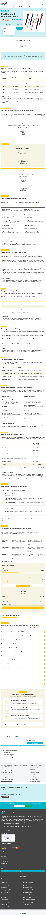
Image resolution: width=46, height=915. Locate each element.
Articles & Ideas (3, 856)
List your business (23, 871)
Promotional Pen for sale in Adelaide (8, 777)
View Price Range (20, 30)
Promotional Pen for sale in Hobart (7, 774)
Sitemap (2, 868)
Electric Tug (32, 776)
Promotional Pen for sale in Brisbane (8, 775)
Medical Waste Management (28, 887)
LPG (41, 476)
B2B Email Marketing (4, 861)
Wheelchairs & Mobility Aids (28, 906)
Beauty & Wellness (4, 887)
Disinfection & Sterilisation (5, 895)
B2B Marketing (3, 859)
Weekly (9, 585)
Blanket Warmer (32, 769)
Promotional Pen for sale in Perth (7, 772)
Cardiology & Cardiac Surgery (6, 889)
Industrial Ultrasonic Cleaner (35, 781)
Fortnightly (37, 585)
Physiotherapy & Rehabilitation (28, 895)
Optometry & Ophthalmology (28, 889)
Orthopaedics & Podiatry (27, 890)
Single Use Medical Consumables (29, 899)
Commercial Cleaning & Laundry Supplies (8, 890)
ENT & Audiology (3, 897)
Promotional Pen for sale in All (6, 781)
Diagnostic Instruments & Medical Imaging (8, 894)
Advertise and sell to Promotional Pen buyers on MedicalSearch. (13, 830)
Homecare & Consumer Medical (6, 901)
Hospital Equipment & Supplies (6, 902)
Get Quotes (19, 28)
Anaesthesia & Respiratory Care (6, 885)
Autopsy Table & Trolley (34, 767)
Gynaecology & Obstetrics (5, 899)
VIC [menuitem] (4, 33)
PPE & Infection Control (27, 897)
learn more (5, 796)
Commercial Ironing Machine (35, 772)
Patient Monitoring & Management (29, 894)
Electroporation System (34, 777)
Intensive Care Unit (4, 904)
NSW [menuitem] (5, 31)
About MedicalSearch (4, 858)
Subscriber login (22, 876)
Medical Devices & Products (28, 882)
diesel (3, 478)
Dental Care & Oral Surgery (5, 892)
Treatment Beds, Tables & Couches (29, 902)
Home (2, 854)
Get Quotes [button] (8, 752)
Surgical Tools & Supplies (27, 901)
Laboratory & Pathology (5, 906)
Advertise (43, 0)
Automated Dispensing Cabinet (35, 765)
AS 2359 (33, 296)
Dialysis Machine (33, 774)
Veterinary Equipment (27, 904)
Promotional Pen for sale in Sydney (7, 768)
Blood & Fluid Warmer (34, 770)
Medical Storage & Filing (27, 885)
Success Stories (3, 866)
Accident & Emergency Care (5, 882)
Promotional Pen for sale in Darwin (7, 779)
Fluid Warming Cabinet (34, 779)
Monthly (23, 585)
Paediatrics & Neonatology (27, 892)
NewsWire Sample (4, 863)
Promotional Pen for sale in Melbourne (8, 770)
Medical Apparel (3, 907)
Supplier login (23, 873)
